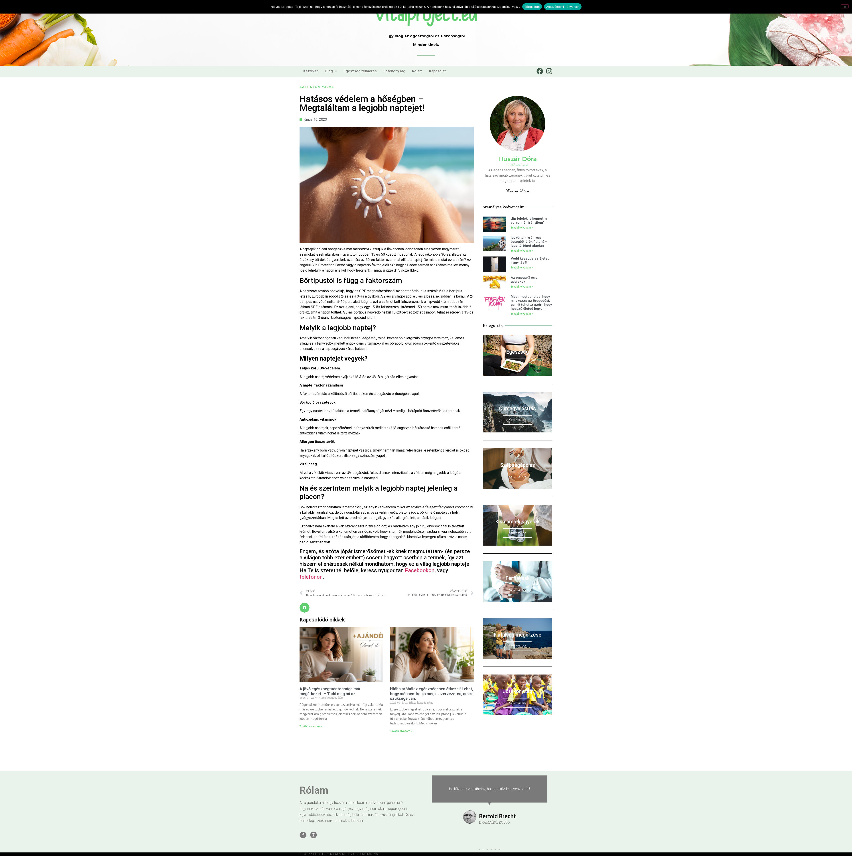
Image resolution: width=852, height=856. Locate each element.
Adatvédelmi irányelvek (563, 6)
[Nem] (845, 6)
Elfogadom (532, 6)
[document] (426, 428)
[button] (507, 383)
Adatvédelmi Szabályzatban (482, 447)
